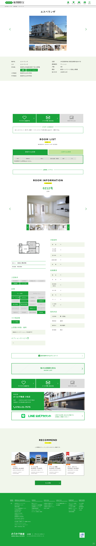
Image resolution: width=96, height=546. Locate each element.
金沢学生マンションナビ (20, 503)
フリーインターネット (19, 519)
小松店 (80, 510)
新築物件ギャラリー (19, 514)
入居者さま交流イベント (49, 506)
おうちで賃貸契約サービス (20, 508)
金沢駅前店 (81, 506)
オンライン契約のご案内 (37, 511)
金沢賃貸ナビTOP (8, 6)
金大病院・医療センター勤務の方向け (23, 521)
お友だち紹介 (47, 508)
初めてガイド (34, 503)
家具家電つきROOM (19, 516)
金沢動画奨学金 (18, 510)
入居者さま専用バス (48, 505)
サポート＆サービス (36, 510)
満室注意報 (17, 506)
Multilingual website (19, 518)
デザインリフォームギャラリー (21, 524)
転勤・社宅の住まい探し (20, 526)
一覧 (11, 503)
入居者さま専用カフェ (48, 503)
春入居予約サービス (19, 505)
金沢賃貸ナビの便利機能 (37, 505)
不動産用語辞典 (35, 508)
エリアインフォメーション (20, 523)
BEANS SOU (18, 511)
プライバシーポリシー (39, 534)
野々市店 (81, 508)
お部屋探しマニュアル (36, 506)
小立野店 (81, 505)
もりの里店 (81, 503)
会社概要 (58, 505)
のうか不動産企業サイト (61, 503)
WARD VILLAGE (18, 513)
